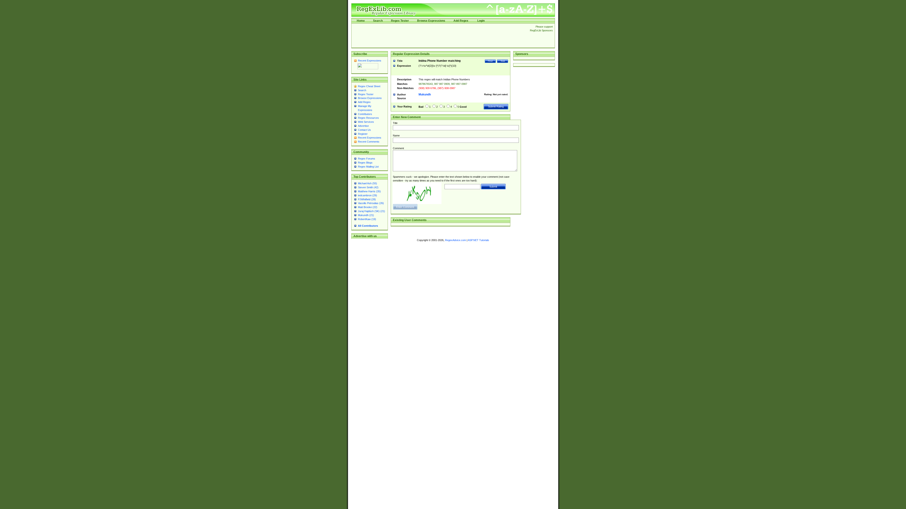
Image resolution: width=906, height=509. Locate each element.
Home (361, 20)
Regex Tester (400, 20)
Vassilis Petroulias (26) (371, 203)
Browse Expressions (431, 20)
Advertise (363, 125)
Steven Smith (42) (368, 187)
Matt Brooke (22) (367, 207)
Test (502, 61)
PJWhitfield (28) (367, 199)
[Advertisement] (439, 35)
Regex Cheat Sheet (369, 86)
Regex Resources (368, 117)
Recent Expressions (369, 60)
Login (481, 20)
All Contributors (368, 225)
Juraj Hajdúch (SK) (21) (371, 211)
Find (490, 61)
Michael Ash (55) (367, 183)
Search (378, 20)
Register (363, 133)
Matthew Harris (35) (369, 191)
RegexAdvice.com (455, 240)
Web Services (366, 121)
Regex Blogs (365, 162)
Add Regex (460, 20)
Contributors (365, 114)
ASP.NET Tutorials (478, 240)
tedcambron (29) (367, 195)
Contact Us (364, 129)
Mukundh (425, 94)
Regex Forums (366, 158)
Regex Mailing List (368, 166)
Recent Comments (368, 141)
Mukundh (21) (366, 215)
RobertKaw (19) (367, 219)
